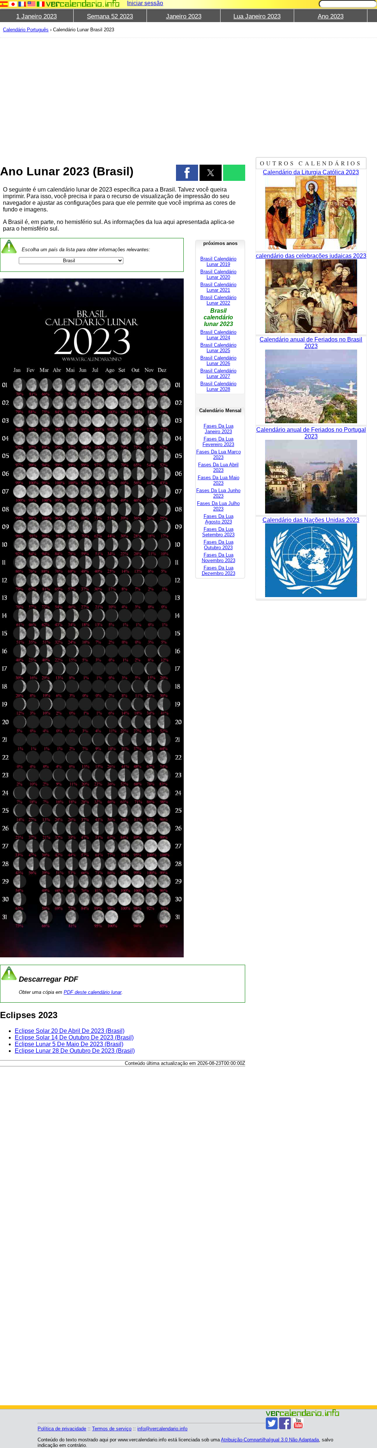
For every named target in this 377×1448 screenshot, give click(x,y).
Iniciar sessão (145, 3)
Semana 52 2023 (110, 16)
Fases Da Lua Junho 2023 (218, 493)
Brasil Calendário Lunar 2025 (218, 347)
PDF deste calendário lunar (92, 992)
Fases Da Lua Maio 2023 (218, 480)
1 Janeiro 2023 (36, 16)
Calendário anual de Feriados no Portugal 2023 (311, 433)
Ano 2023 (330, 16)
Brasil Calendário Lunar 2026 (218, 360)
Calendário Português (26, 29)
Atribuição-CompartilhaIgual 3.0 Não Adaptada (270, 1439)
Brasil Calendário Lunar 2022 (218, 300)
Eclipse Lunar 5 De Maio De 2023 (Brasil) (69, 1044)
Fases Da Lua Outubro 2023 (218, 544)
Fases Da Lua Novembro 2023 (218, 557)
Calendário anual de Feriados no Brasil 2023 (311, 342)
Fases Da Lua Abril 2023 (218, 467)
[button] (187, 173)
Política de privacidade (62, 1428)
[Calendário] (83, 3)
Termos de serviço (111, 1428)
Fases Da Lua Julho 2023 (218, 506)
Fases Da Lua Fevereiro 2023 (218, 441)
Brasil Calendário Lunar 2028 (218, 386)
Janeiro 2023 (183, 16)
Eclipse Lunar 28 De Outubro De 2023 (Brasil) (75, 1051)
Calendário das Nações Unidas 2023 (311, 520)
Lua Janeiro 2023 (257, 16)
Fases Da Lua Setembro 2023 (218, 531)
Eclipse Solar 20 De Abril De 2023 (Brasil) (69, 1031)
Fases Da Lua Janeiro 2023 (218, 428)
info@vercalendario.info (162, 1428)
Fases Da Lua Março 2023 (218, 454)
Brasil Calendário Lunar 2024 (218, 334)
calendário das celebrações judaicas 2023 (311, 256)
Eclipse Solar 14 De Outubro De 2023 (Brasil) (74, 1037)
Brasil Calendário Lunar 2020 (218, 274)
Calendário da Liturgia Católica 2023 (311, 172)
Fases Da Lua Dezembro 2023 (218, 570)
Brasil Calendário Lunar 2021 (218, 287)
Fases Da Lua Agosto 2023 (218, 519)
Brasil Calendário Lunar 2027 (218, 373)
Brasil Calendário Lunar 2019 (218, 261)
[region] (122, 96)
